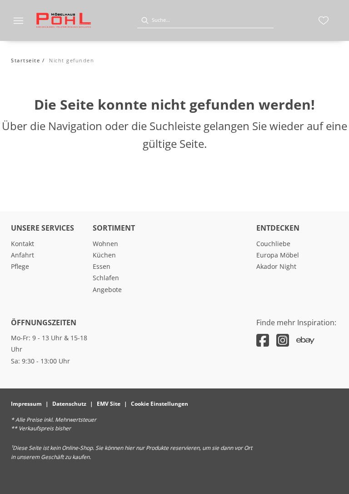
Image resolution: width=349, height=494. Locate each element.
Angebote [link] (107, 289)
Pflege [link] (20, 266)
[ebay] (305, 340)
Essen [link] (101, 266)
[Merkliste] (323, 20)
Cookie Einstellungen (159, 404)
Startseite (25, 60)
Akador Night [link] (276, 266)
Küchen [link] (104, 255)
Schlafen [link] (106, 277)
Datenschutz (69, 404)
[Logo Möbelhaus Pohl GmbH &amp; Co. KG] (63, 20)
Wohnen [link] (105, 243)
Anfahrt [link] (22, 255)
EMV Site (108, 404)
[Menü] (18, 20)
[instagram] (282, 340)
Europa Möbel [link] (277, 255)
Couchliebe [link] (273, 243)
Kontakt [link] (22, 243)
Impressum (26, 404)
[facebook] (262, 340)
